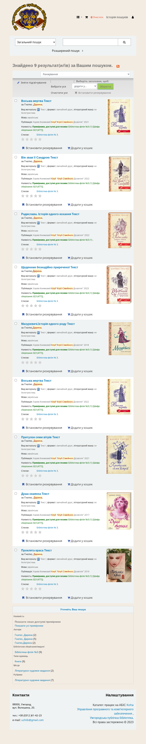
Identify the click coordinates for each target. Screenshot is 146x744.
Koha (130, 705)
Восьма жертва (36, 101)
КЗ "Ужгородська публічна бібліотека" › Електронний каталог (31, 17)
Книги (18, 661)
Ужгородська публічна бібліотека (111, 718)
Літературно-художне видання (32, 671)
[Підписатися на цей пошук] (118, 65)
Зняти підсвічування (33, 82)
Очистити (97, 17)
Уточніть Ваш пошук (73, 609)
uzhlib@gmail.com (32, 720)
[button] (86, 17)
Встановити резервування (43, 148)
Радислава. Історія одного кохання (50, 214)
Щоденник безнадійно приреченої (49, 267)
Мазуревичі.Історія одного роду (48, 324)
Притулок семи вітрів (40, 437)
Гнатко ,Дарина (24, 635)
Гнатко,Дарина (23, 643)
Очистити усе (59, 92)
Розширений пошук (66, 50)
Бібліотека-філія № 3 (47, 134)
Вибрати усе (58, 86)
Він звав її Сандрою (39, 157)
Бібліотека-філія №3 (26, 652)
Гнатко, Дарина (24, 639)
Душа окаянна (35, 494)
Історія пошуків (117, 17)
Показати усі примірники (29, 626)
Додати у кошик (81, 148)
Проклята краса (36, 550)
